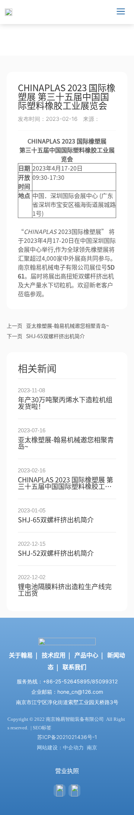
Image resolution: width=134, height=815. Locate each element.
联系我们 (74, 666)
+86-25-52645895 (66, 681)
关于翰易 (21, 654)
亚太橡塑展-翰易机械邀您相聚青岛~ (67, 325)
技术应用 (54, 654)
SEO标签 (42, 727)
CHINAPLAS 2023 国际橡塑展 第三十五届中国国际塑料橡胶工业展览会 (65, 486)
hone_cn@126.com (80, 692)
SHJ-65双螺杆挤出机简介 (55, 336)
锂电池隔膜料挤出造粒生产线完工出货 (65, 589)
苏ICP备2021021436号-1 (67, 737)
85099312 (105, 681)
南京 (92, 747)
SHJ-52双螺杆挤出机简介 (56, 553)
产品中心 (86, 654)
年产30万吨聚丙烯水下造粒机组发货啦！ (65, 403)
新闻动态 (29, 27)
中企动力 (73, 747)
